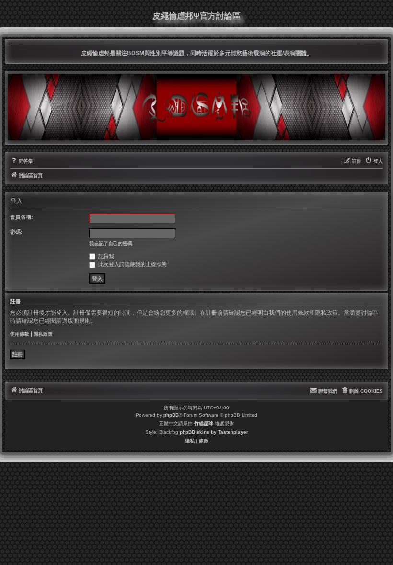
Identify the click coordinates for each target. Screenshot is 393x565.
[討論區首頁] (196, 107)
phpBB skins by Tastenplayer (214, 432)
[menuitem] (21, 161)
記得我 (105, 256)
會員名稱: (21, 217)
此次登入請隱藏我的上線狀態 (132, 264)
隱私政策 (43, 334)
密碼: (16, 232)
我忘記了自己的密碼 (110, 243)
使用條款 (19, 334)
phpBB (171, 415)
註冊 (17, 354)
